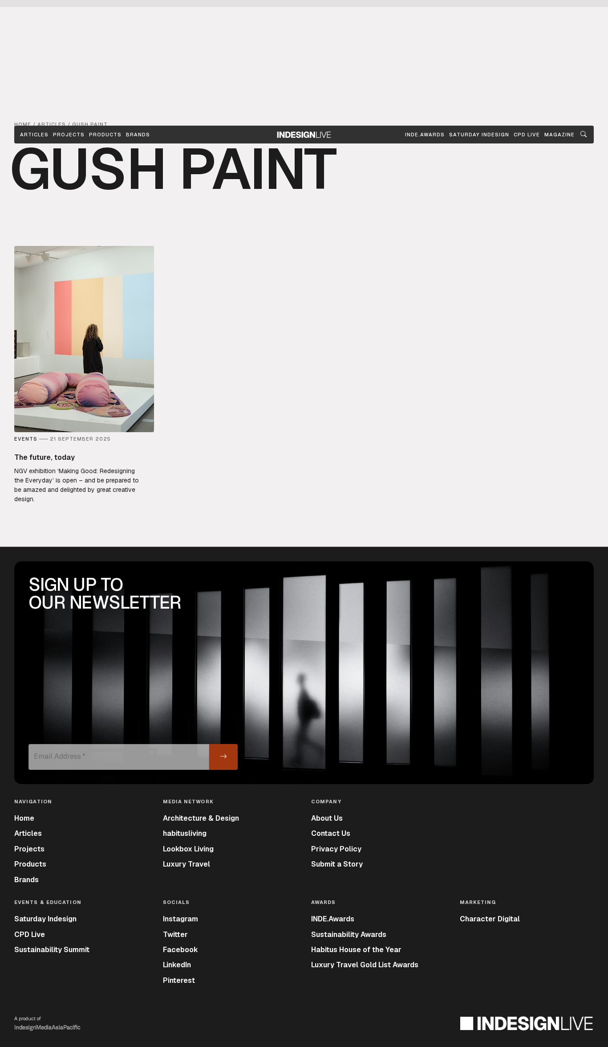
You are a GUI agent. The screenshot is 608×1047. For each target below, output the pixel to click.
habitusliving (185, 833)
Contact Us (330, 833)
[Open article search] (583, 134)
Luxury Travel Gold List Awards (364, 964)
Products (105, 134)
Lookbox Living (188, 849)
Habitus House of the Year (356, 949)
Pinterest (179, 980)
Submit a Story (337, 864)
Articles (34, 134)
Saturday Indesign (45, 919)
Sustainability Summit (51, 949)
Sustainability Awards (348, 934)
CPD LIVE (527, 134)
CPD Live (29, 934)
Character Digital (490, 919)
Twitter (175, 934)
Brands (138, 134)
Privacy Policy (336, 849)
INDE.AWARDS (425, 134)
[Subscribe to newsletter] (223, 757)
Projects (69, 134)
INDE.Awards (332, 919)
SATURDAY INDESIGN (479, 134)
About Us (327, 818)
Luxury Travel (186, 864)
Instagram (180, 919)
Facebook (180, 949)
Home (24, 818)
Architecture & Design (201, 818)
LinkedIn (177, 964)
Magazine (559, 134)
